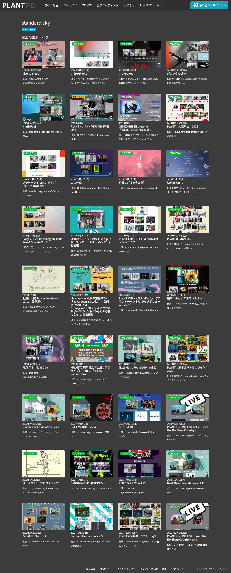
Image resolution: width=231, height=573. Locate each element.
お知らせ (129, 5)
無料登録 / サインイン (212, 5)
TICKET (87, 5)
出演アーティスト (107, 5)
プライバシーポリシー (124, 568)
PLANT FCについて (151, 5)
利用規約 (104, 568)
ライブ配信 (51, 5)
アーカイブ (70, 5)
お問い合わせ (177, 568)
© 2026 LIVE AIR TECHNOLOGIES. (212, 568)
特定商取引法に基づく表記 (153, 568)
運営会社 (90, 568)
